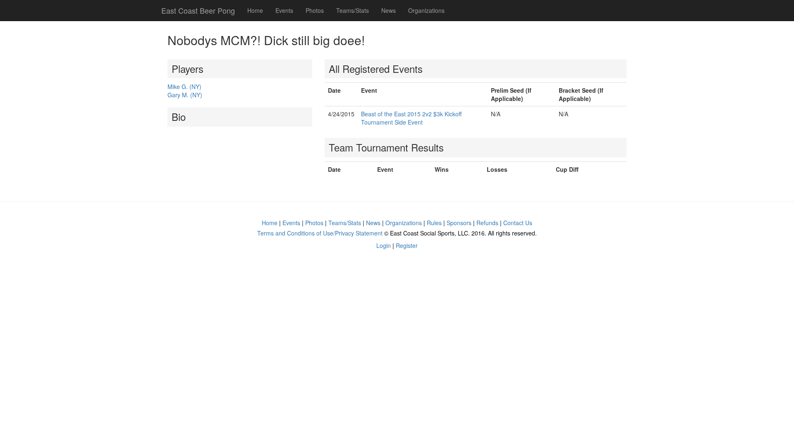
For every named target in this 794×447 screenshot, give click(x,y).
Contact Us (517, 223)
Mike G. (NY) (184, 86)
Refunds (487, 223)
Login (383, 245)
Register (407, 245)
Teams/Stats (352, 10)
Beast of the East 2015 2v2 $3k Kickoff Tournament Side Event (411, 118)
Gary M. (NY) (184, 95)
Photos (315, 10)
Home (255, 10)
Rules (434, 223)
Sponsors (459, 223)
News (388, 10)
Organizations (426, 10)
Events (284, 10)
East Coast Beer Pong (198, 10)
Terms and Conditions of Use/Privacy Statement (320, 233)
